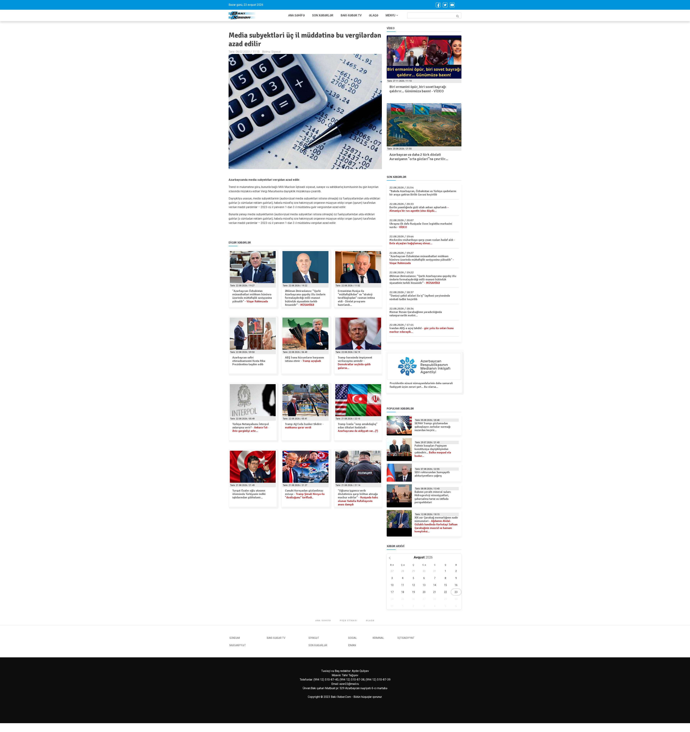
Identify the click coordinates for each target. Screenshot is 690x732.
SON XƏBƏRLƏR (322, 15)
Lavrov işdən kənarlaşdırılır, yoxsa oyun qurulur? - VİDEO (420, 89)
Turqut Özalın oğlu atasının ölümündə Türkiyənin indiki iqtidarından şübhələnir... (249, 494)
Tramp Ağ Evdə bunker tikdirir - (304, 425)
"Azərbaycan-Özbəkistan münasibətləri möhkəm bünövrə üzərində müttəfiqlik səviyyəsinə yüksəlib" (252, 296)
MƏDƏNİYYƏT (237, 645)
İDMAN (352, 645)
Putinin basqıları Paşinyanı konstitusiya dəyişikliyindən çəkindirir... (433, 451)
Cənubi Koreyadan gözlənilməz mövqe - (305, 494)
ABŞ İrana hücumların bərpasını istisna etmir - (304, 359)
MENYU (390, 15)
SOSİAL (352, 637)
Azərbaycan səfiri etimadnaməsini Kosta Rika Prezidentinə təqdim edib (248, 361)
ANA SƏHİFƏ (296, 15)
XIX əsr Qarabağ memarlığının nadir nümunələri (436, 524)
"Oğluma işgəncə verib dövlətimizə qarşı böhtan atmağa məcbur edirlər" (358, 497)
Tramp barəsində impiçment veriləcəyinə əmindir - (355, 363)
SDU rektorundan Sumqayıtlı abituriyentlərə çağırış (432, 474)
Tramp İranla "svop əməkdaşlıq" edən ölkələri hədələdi (358, 427)
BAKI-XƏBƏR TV (351, 15)
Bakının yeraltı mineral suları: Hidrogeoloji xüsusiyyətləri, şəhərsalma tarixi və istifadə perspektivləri (433, 497)
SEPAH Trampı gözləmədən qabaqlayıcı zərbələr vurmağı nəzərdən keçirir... (432, 427)
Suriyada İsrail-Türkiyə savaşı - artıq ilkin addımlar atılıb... (421, 156)
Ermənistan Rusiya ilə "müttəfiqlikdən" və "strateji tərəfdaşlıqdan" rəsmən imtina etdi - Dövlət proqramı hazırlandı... (356, 298)
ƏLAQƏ (373, 15)
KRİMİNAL (378, 637)
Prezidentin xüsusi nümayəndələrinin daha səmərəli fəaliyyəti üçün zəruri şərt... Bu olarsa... (421, 384)
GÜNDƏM (234, 637)
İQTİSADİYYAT (405, 637)
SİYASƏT (314, 637)
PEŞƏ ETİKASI (348, 620)
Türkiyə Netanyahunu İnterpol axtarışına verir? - (250, 427)
